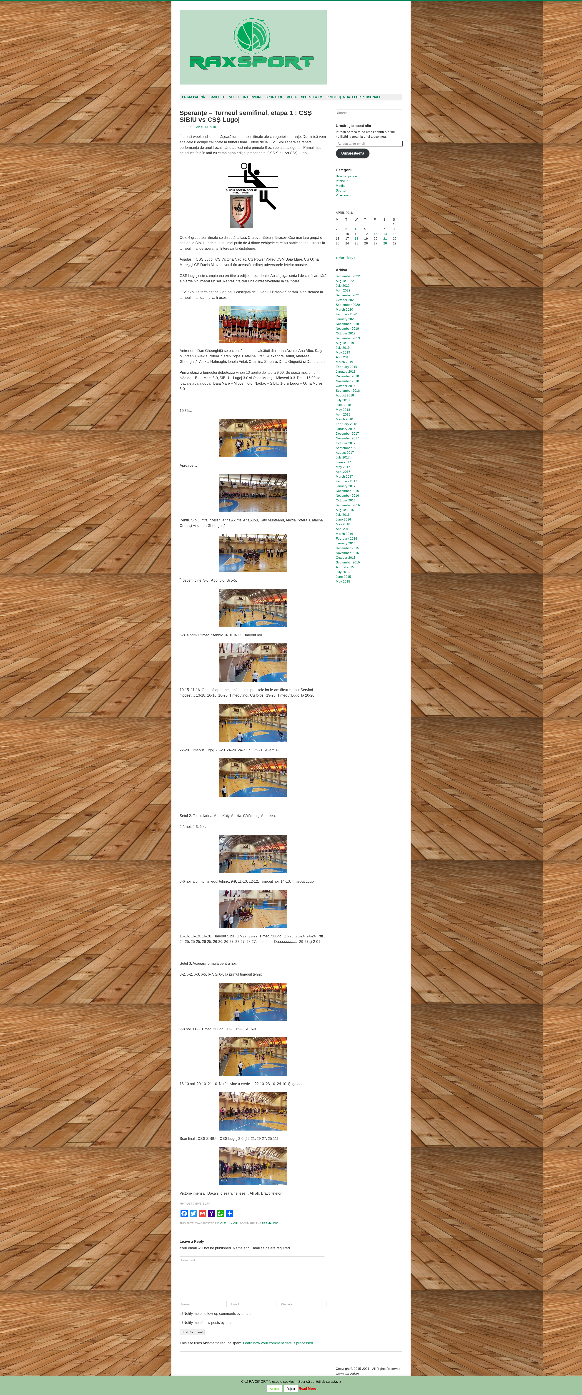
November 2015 (347, 553)
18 (356, 238)
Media (291, 97)
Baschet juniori (346, 176)
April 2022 (343, 290)
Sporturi (274, 97)
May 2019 (343, 352)
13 (375, 234)
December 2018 (347, 376)
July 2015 (343, 572)
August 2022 (345, 281)
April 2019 (343, 357)
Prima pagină (193, 97)
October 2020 (346, 300)
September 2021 (348, 295)
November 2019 (347, 328)
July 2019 (343, 347)
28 (385, 243)
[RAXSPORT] (253, 47)
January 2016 (346, 543)
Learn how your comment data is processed (278, 1343)
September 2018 (348, 390)
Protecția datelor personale (353, 97)
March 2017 (344, 476)
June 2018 (343, 405)
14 (385, 234)
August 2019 (345, 343)
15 (394, 234)
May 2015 (343, 581)
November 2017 (347, 438)
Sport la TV (311, 97)
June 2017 (343, 462)
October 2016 (346, 500)
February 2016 (346, 538)
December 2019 (347, 324)
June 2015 (343, 576)
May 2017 (343, 467)
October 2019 (346, 333)
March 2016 (344, 534)
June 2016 (343, 519)
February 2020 (346, 314)
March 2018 (344, 419)
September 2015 (348, 562)
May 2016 (343, 524)
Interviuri (252, 97)
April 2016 (343, 529)
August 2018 (345, 395)
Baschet (217, 97)
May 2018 (343, 409)
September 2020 (348, 304)
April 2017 (343, 471)
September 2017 (348, 448)
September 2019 (348, 338)
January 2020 (346, 319)
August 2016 (345, 510)
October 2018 (346, 386)
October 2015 (346, 557)
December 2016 (347, 491)
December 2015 (347, 548)
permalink (270, 1223)
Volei (234, 97)
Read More (307, 1388)
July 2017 (343, 457)
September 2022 (348, 276)
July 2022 (343, 285)
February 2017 (346, 481)
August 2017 (345, 452)
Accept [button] (274, 1388)
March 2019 (344, 362)
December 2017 (347, 433)
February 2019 (346, 367)
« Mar (340, 257)
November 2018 (347, 381)
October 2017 (346, 443)
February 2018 (346, 424)
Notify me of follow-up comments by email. (217, 1313)
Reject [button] (291, 1388)
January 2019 (346, 371)
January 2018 (346, 429)
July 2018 (343, 400)
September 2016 (348, 505)
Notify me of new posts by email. (209, 1323)
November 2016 (347, 495)
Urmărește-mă (352, 153)
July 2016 (343, 514)
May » (351, 257)
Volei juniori (228, 1223)
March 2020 (344, 309)
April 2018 (343, 414)
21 (385, 238)
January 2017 (346, 486)
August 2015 (345, 567)
